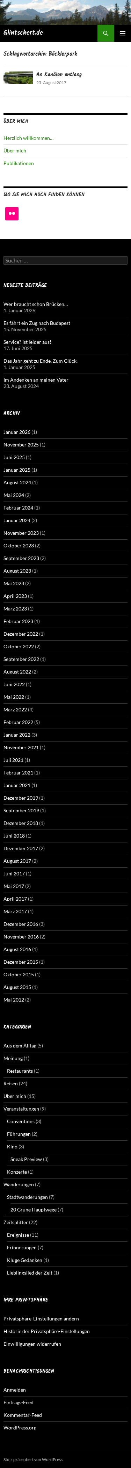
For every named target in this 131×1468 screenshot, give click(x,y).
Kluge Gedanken (24, 1260)
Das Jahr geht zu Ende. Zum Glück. (40, 361)
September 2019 (21, 810)
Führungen (19, 1134)
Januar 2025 (16, 470)
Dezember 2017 (20, 848)
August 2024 (17, 482)
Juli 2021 (13, 760)
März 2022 (15, 709)
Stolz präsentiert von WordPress (33, 1459)
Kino (12, 1146)
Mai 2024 (13, 495)
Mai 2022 (13, 697)
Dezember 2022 (20, 634)
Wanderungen (18, 1184)
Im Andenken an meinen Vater (35, 380)
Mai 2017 (13, 886)
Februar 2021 (18, 773)
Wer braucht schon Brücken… (35, 304)
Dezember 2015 (20, 962)
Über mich (14, 150)
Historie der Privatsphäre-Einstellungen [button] (46, 1331)
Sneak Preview (26, 1159)
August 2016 (17, 949)
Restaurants (20, 1071)
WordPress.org (19, 1428)
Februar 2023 (18, 621)
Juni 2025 (14, 457)
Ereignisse (18, 1235)
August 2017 (17, 861)
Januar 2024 (16, 520)
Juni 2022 (14, 684)
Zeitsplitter (15, 1222)
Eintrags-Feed (18, 1402)
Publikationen (18, 163)
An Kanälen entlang (59, 74)
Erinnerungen (22, 1247)
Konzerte (17, 1172)
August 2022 (17, 672)
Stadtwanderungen (27, 1197)
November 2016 (21, 937)
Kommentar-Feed (22, 1415)
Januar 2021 (16, 785)
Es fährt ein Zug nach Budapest (36, 323)
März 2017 (15, 911)
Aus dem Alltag (19, 1046)
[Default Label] (11, 213)
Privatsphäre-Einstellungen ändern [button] (41, 1319)
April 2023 (15, 596)
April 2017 (15, 899)
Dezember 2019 (20, 798)
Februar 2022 (18, 722)
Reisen (10, 1083)
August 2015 (17, 987)
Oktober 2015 (18, 974)
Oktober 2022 (18, 646)
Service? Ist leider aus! (27, 342)
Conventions (21, 1121)
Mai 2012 (13, 1000)
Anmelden (14, 1390)
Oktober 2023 (18, 545)
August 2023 (17, 571)
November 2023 (21, 533)
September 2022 (21, 659)
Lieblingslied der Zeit (29, 1273)
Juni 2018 (14, 836)
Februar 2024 (18, 508)
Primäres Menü (122, 33)
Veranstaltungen (21, 1109)
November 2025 (21, 445)
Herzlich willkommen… (28, 138)
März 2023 (15, 609)
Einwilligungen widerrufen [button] (32, 1344)
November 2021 (21, 747)
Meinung (13, 1058)
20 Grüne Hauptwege (33, 1210)
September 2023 (21, 558)
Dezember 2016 (20, 924)
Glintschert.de (23, 33)
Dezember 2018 (20, 823)
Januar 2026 (16, 432)
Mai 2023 (13, 583)
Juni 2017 (14, 873)
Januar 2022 (16, 735)
